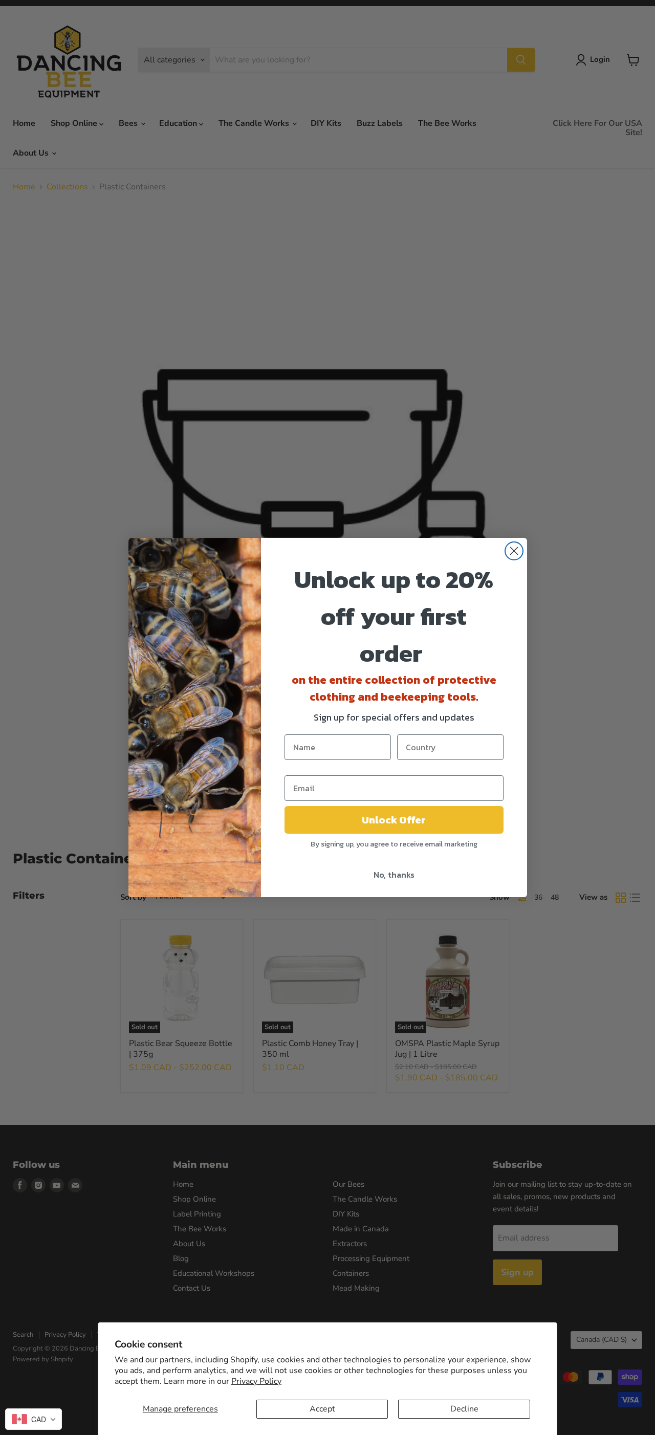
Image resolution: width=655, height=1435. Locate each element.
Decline (464, 1409)
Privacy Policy (256, 1381)
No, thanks (394, 874)
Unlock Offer (394, 820)
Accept (322, 1409)
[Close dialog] (514, 551)
